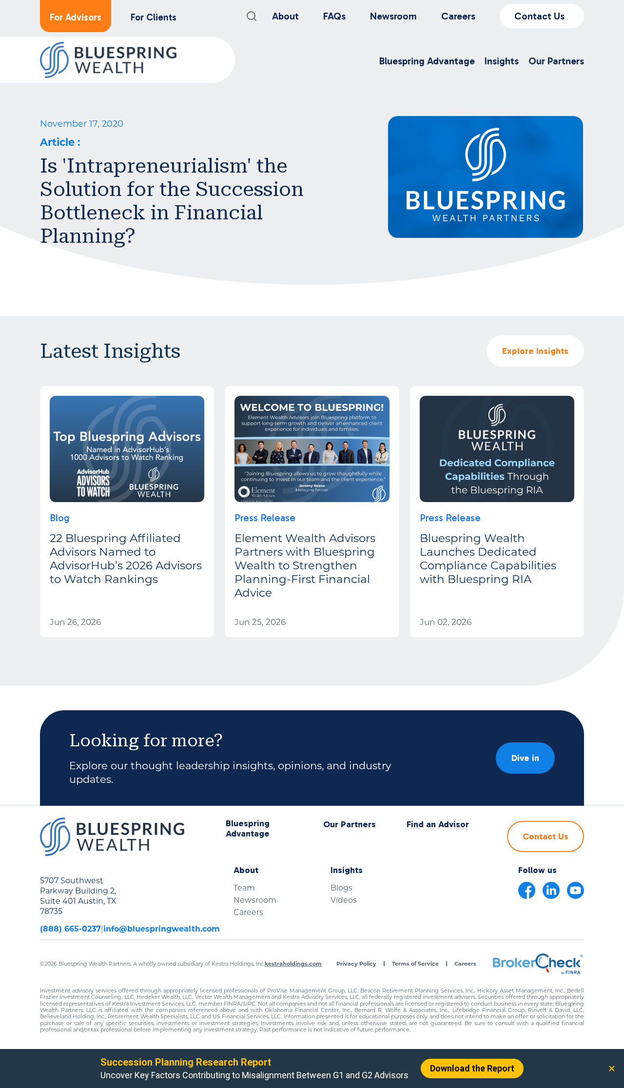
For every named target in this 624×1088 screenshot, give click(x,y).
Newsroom (393, 16)
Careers (458, 16)
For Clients (153, 17)
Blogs (341, 888)
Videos (344, 900)
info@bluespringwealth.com (161, 928)
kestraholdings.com (293, 963)
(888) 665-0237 (70, 928)
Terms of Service (415, 964)
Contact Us (539, 16)
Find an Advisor (438, 824)
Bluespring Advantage (248, 828)
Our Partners (349, 824)
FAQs (334, 16)
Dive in (525, 758)
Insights (347, 870)
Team (244, 888)
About (285, 16)
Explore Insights (535, 351)
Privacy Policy (356, 964)
